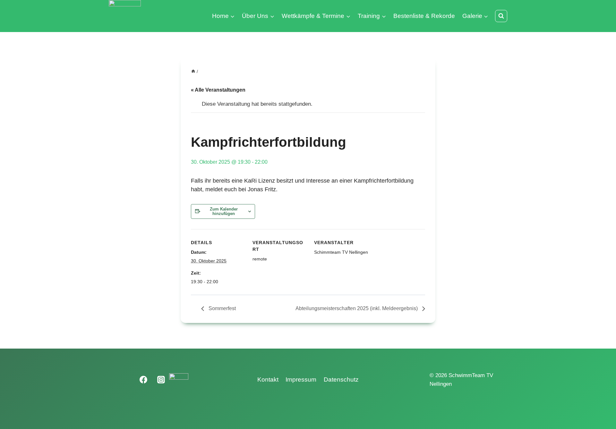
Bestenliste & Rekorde (424, 15)
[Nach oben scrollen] (602, 410)
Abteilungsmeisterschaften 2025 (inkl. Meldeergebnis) (357, 308)
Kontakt (267, 379)
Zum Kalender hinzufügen (224, 211)
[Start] (193, 71)
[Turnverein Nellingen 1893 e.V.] (178, 379)
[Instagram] (161, 379)
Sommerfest (221, 308)
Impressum (301, 379)
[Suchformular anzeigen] (501, 16)
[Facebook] (143, 379)
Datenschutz (341, 379)
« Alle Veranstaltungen (218, 90)
